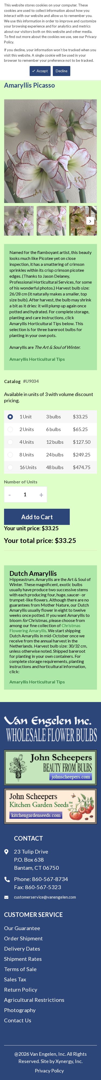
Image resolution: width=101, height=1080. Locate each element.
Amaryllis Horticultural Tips (37, 359)
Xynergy (64, 1061)
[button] (20, 221)
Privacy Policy (49, 1071)
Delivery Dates (22, 948)
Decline (61, 71)
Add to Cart (37, 517)
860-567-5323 (43, 887)
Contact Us (17, 1020)
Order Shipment (23, 938)
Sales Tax (15, 979)
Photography (20, 1010)
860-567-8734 (50, 879)
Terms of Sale (20, 969)
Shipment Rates (23, 958)
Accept (42, 71)
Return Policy (20, 989)
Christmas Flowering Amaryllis (45, 628)
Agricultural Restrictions (34, 999)
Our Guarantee (22, 928)
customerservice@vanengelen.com (45, 897)
